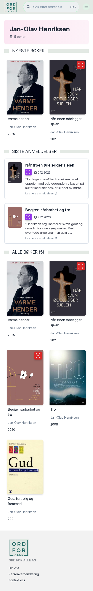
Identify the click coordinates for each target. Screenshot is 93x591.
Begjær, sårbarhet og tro (47, 210)
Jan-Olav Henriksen (22, 127)
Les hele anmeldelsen (39, 193)
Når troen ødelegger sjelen (49, 165)
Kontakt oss (17, 580)
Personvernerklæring (24, 574)
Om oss (14, 568)
